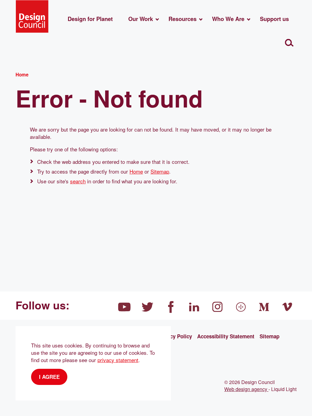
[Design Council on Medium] (264, 307)
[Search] (289, 43)
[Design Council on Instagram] (217, 307)
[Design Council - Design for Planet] (32, 16)
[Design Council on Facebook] (171, 307)
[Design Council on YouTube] (124, 307)
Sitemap (160, 171)
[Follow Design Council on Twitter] (148, 307)
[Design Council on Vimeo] (287, 307)
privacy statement (118, 360)
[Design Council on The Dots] (241, 307)
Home (136, 171)
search (78, 181)
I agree (49, 376)
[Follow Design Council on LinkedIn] (194, 307)
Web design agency (246, 389)
